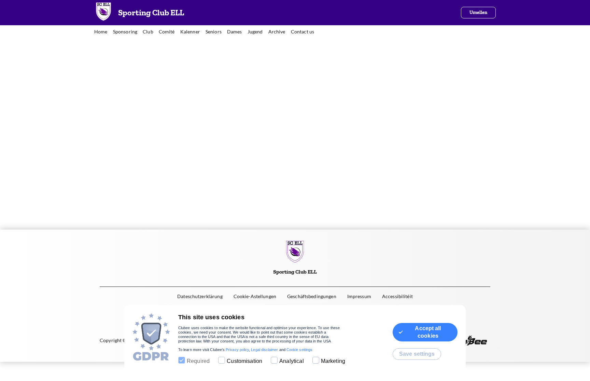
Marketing (333, 361)
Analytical (291, 361)
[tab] (103, 32)
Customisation (244, 361)
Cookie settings (299, 350)
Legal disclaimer (264, 350)
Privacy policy (237, 350)
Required (198, 361)
